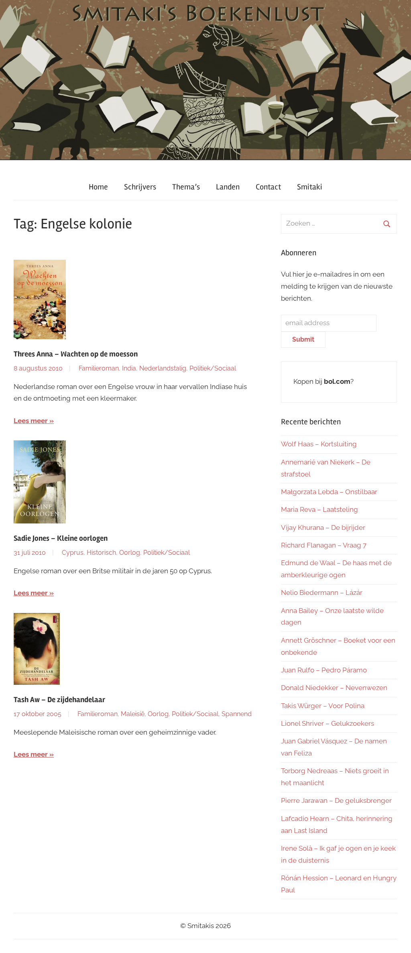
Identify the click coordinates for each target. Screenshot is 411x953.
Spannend (237, 714)
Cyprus (72, 552)
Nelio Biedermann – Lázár (321, 592)
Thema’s (186, 187)
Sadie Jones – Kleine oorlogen (61, 538)
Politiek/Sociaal (212, 368)
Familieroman (99, 368)
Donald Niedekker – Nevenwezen (334, 688)
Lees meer (31, 421)
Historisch (101, 552)
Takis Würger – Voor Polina (322, 706)
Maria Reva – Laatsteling (319, 509)
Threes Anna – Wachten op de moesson (76, 354)
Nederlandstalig (162, 368)
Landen (228, 187)
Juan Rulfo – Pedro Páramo (324, 670)
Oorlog (129, 552)
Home (98, 187)
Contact (268, 187)
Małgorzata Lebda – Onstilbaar (329, 492)
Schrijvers (140, 187)
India (129, 368)
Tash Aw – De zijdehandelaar (59, 700)
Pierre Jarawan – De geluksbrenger (336, 800)
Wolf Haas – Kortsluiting (319, 444)
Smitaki (309, 187)
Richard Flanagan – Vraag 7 (323, 545)
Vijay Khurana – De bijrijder (323, 527)
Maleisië (132, 714)
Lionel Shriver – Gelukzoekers (327, 723)
